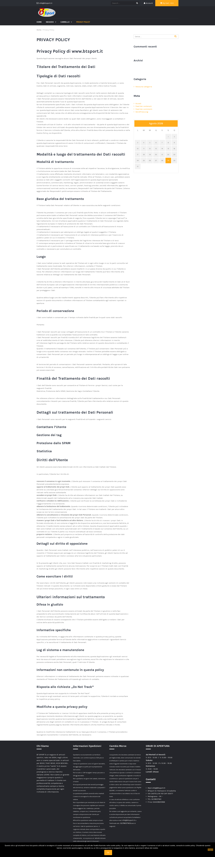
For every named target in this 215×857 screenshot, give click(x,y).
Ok (108, 852)
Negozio (50, 22)
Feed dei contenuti (143, 106)
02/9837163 (125, 823)
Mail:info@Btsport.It (156, 788)
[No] (210, 849)
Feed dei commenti (143, 109)
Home (39, 22)
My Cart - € (167, 3)
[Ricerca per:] (156, 37)
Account (149, 3)
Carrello (65, 22)
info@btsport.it (128, 820)
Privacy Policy (83, 22)
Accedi (138, 103)
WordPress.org (141, 112)
